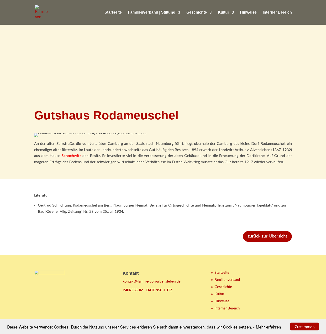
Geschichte (196, 12)
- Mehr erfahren (267, 327)
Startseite (113, 12)
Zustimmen (305, 326)
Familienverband (227, 280)
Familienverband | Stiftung (151, 12)
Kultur (223, 12)
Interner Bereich (277, 12)
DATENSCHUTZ (159, 290)
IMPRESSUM (133, 290)
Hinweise (248, 12)
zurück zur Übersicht (267, 236)
